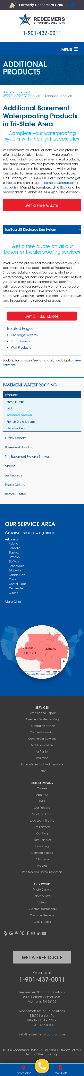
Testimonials (13, 475)
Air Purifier (42, 751)
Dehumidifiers (16, 428)
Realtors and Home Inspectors (42, 872)
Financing (42, 846)
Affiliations (42, 859)
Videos (10, 465)
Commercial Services (42, 738)
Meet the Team (42, 814)
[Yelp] (5, 933)
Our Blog (42, 833)
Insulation (42, 758)
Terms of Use (34, 1054)
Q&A (42, 801)
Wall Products (21, 347)
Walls (10, 408)
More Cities (13, 601)
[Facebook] (27, 933)
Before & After (15, 494)
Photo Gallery (15, 484)
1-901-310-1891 (42, 1029)
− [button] (64, 667)
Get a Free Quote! (42, 205)
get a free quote (42, 957)
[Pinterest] (16, 933)
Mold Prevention (42, 745)
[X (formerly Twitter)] (22, 933)
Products (11, 394)
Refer (42, 771)
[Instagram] (33, 933)
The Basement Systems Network (28, 456)
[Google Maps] (11, 933)
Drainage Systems (24, 334)
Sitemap (52, 1054)
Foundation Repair (42, 726)
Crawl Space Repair (42, 713)
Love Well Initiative (42, 820)
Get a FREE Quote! (42, 316)
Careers (42, 788)
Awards (42, 865)
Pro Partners (42, 827)
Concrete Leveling (42, 732)
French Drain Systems (21, 421)
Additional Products (19, 415)
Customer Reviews (42, 915)
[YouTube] (44, 933)
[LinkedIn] (38, 933)
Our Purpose (42, 807)
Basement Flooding (19, 447)
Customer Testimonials (42, 909)
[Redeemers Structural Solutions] (42, 1066)
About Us (42, 795)
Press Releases (42, 840)
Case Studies (42, 922)
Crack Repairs (15, 437)
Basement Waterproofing (30, 385)
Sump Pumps (20, 341)
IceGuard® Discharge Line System (30, 229)
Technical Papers (42, 853)
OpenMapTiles (33, 674)
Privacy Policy (69, 1050)
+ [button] (64, 661)
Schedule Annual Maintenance (42, 764)
